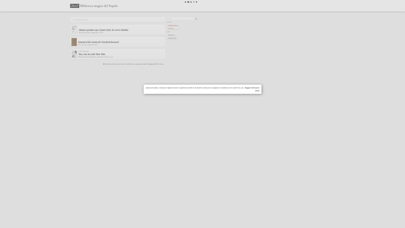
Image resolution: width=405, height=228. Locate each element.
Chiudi (257, 91)
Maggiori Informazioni (252, 88)
